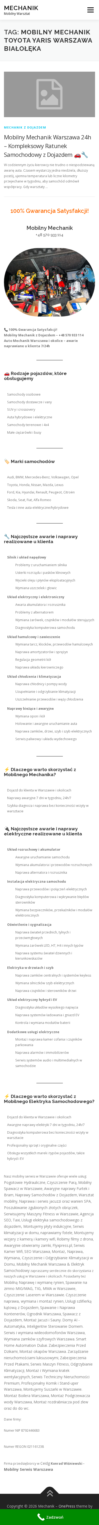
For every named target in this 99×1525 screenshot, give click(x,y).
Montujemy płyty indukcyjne (47, 1226)
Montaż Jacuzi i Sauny (42, 1319)
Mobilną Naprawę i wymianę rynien (34, 1282)
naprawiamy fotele (56, 1232)
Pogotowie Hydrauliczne (24, 1182)
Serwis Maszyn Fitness (49, 1364)
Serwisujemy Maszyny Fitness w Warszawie (41, 1213)
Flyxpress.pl (62, 1245)
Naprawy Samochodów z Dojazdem (46, 1194)
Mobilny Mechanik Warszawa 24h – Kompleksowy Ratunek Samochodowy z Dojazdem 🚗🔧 (47, 145)
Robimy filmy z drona (75, 1239)
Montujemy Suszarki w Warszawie (52, 1389)
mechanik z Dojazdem (25, 127)
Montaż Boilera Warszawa (26, 1395)
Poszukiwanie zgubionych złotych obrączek (41, 1207)
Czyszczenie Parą (62, 1182)
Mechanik (21, 7)
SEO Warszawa (37, 1251)
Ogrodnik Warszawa (44, 1313)
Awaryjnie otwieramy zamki (27, 1245)
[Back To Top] (49, 1494)
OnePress (67, 1506)
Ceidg (45, 1463)
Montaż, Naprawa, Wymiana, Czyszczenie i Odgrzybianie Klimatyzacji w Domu (48, 1258)
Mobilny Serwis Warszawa (28, 1469)
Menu (90, 10)
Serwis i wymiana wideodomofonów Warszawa (44, 1332)
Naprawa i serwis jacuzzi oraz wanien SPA (55, 1201)
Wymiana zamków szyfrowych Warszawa (39, 1338)
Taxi (16, 1219)
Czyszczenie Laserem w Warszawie (34, 1294)
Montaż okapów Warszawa (42, 1351)
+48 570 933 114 (49, 235)
